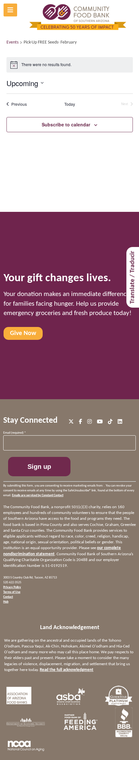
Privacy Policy (12, 587)
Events (12, 42)
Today (69, 104)
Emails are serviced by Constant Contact (37, 495)
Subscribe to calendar (66, 124)
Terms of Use (11, 592)
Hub (5, 602)
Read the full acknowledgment (66, 670)
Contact (8, 597)
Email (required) (14, 433)
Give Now (23, 333)
